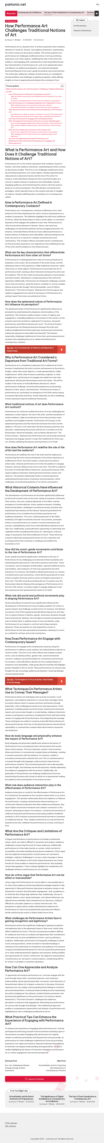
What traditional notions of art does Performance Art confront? (31, 105)
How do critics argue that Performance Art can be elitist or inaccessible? (34, 132)
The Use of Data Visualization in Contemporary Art (40, 12)
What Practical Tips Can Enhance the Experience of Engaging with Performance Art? (32, 142)
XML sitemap (10, 1126)
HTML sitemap (11, 1123)
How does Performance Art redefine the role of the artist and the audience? (35, 107)
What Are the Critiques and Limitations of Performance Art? (30, 130)
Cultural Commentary (82, 30)
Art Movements (11, 21)
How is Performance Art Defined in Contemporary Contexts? (30, 94)
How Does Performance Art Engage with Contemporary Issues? (31, 119)
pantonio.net (15, 4)
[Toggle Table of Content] (61, 86)
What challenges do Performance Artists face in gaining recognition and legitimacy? (34, 135)
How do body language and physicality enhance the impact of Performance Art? (36, 123)
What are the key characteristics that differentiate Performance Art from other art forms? (36, 97)
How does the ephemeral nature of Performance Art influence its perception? (35, 101)
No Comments (39, 40)
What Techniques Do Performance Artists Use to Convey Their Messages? (34, 121)
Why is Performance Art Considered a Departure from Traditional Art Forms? (35, 103)
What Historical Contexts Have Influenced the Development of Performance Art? (35, 111)
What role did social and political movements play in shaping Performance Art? (36, 116)
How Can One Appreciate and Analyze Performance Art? (29, 138)
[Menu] (97, 4)
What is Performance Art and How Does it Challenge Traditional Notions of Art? (34, 90)
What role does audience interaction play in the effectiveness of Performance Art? (36, 126)
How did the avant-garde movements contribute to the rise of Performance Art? (37, 114)
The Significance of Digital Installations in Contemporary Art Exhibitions (52, 1098)
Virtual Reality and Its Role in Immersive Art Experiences (21, 1097)
